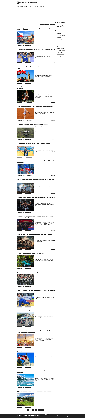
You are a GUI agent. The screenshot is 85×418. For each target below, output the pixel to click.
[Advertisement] (42, 14)
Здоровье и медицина (60, 40)
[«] (41, 24)
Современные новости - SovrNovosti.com (28, 2)
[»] (54, 24)
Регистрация (59, 26)
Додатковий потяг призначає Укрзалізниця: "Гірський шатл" (34, 391)
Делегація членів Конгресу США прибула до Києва (31, 351)
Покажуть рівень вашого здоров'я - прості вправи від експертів (36, 197)
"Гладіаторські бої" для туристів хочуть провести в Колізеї (34, 234)
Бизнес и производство (61, 35)
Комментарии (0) (29, 45)
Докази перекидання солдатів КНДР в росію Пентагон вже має (35, 272)
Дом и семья (59, 37)
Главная (18, 21)
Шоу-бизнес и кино (60, 63)
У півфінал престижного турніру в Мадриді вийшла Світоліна (35, 106)
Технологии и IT (59, 61)
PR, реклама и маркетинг (61, 50)
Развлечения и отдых (60, 54)
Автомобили (59, 33)
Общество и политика (60, 48)
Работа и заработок (60, 52)
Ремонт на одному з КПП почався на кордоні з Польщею (33, 311)
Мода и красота (59, 44)
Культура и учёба (60, 42)
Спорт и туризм (20, 45)
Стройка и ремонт (60, 59)
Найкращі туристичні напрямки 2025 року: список (31, 253)
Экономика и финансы (60, 39)
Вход (63, 26)
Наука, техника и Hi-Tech (61, 46)
